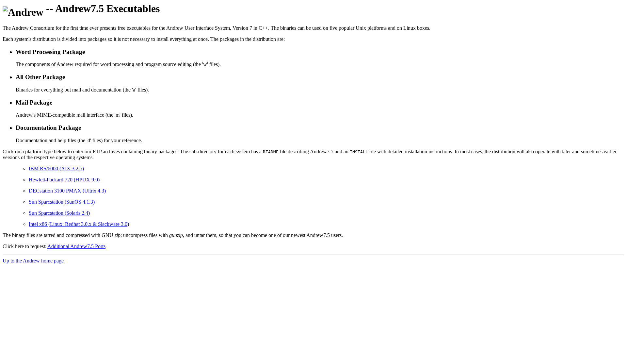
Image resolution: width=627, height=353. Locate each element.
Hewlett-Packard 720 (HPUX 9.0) (64, 179)
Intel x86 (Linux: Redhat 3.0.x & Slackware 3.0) (79, 224)
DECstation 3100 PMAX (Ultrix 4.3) (67, 190)
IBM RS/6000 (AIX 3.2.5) (56, 168)
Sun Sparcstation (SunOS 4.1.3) (62, 202)
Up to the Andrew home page (33, 260)
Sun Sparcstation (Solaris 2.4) (59, 213)
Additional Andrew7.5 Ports (76, 246)
